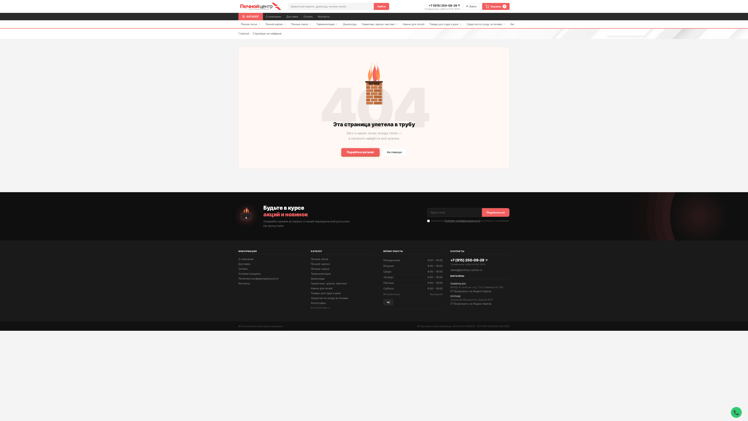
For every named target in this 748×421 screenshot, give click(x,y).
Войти (472, 6)
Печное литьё (319, 259)
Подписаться (496, 212)
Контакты (324, 16)
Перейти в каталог (360, 152)
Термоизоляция (327, 24)
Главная (243, 33)
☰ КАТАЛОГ (250, 16)
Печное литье (250, 24)
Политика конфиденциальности (258, 278)
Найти (381, 6)
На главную (394, 152)
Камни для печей (413, 24)
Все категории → (320, 307)
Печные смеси (301, 24)
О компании (273, 16)
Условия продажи (249, 273)
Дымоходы (350, 24)
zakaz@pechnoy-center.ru (466, 270)
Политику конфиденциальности (462, 220)
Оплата (307, 16)
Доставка (292, 16)
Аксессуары (318, 302)
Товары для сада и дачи (446, 24)
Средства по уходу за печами (486, 24)
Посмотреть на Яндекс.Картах (472, 291)
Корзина (498, 6)
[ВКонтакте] (388, 302)
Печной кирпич (276, 24)
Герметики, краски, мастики (380, 24)
